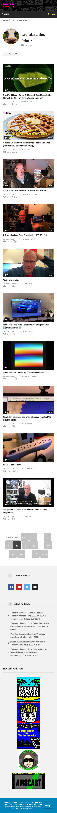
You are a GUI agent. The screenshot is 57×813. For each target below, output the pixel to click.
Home (5, 20)
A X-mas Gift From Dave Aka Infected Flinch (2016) (25, 190)
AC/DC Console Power (12, 465)
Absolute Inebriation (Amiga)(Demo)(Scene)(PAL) (24, 372)
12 (34, 546)
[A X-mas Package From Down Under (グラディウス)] (28, 218)
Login (52, 14)
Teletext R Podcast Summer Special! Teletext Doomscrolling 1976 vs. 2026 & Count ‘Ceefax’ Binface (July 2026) (28, 616)
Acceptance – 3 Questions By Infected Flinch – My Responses (25, 511)
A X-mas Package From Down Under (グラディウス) (25, 235)
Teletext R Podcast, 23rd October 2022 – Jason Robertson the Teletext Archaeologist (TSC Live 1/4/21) (28, 652)
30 (13, 554)
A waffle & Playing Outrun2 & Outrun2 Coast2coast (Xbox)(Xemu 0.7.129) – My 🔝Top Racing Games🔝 (28, 96)
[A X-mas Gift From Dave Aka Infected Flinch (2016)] (28, 173)
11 (25, 546)
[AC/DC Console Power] (28, 447)
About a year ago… (11, 280)
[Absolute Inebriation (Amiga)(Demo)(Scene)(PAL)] (28, 355)
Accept (48, 806)
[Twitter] (27, 587)
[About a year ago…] (28, 263)
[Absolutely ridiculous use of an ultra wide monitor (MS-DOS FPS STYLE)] (28, 400)
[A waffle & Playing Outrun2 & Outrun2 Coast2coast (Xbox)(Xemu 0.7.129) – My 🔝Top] (28, 78)
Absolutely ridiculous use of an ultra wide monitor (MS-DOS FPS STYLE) (27, 418)
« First (24, 537)
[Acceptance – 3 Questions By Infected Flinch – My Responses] (28, 492)
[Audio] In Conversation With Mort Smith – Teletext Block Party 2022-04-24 (28, 643)
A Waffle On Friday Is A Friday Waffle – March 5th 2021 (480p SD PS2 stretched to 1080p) (26, 144)
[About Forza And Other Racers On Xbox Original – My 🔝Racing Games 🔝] (28, 307)
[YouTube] (19, 587)
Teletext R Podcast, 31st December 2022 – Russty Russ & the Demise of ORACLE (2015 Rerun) (29, 626)
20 (48, 546)
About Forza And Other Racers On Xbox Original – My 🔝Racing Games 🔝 (26, 326)
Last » (44, 554)
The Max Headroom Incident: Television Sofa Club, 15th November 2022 (27, 636)
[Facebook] (11, 587)
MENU (6, 14)
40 (21, 554)
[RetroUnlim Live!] (35, 587)
